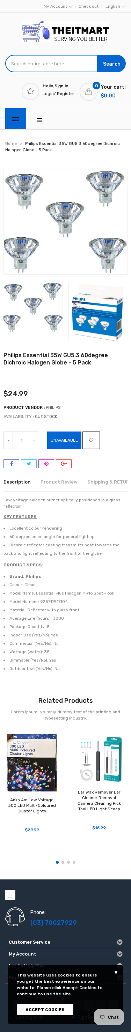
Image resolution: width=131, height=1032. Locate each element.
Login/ (49, 93)
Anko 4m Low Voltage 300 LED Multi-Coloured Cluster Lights (32, 805)
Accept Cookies (45, 1009)
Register (65, 93)
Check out (89, 6)
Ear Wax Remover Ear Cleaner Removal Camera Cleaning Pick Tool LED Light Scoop (99, 800)
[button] (57, 862)
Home (11, 143)
